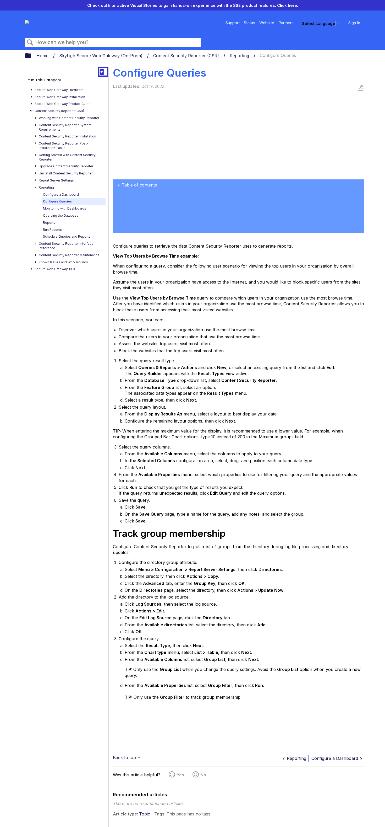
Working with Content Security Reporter (69, 118)
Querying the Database (61, 215)
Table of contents (139, 185)
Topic (144, 814)
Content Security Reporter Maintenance (69, 255)
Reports (49, 223)
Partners (286, 22)
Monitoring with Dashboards (64, 208)
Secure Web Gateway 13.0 (55, 269)
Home (43, 55)
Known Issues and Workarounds (63, 262)
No (203, 774)
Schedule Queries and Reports (66, 236)
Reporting (240, 55)
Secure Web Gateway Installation (60, 97)
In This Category (46, 80)
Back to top (124, 757)
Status (249, 22)
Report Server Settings (56, 180)
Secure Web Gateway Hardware (59, 90)
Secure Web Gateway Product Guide (63, 104)
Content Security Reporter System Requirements (65, 127)
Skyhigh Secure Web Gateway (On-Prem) (101, 55)
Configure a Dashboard (61, 194)
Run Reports (52, 230)
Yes (180, 774)
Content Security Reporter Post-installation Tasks (63, 145)
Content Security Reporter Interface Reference (66, 246)
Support (233, 22)
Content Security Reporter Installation (67, 136)
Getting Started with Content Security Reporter (67, 157)
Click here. (287, 5)
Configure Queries (57, 201)
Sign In (354, 22)
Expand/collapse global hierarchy (31, 56)
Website (266, 22)
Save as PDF (360, 88)
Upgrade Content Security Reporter (66, 166)
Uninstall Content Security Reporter (66, 173)
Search (30, 42)
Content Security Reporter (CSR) (186, 55)
